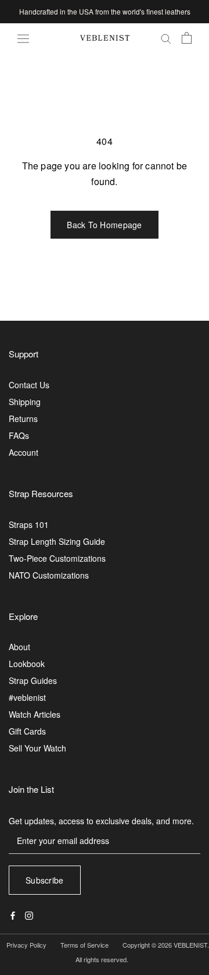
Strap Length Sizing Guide (57, 541)
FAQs (19, 435)
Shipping (25, 401)
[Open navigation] (23, 38)
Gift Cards (27, 731)
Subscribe (45, 880)
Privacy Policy (26, 944)
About (19, 647)
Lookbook (27, 663)
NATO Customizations (49, 575)
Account (23, 452)
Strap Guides (33, 680)
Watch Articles (34, 714)
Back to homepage (104, 225)
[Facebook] (13, 914)
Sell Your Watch (37, 748)
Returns (23, 418)
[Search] (166, 38)
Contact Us (29, 385)
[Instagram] (29, 914)
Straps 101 (29, 524)
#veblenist (27, 697)
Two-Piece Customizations (57, 558)
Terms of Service (84, 944)
